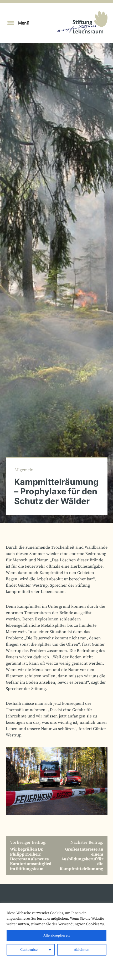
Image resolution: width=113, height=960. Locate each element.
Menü (23, 23)
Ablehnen (81, 949)
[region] (56, 931)
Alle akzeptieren (56, 935)
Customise (29, 949)
